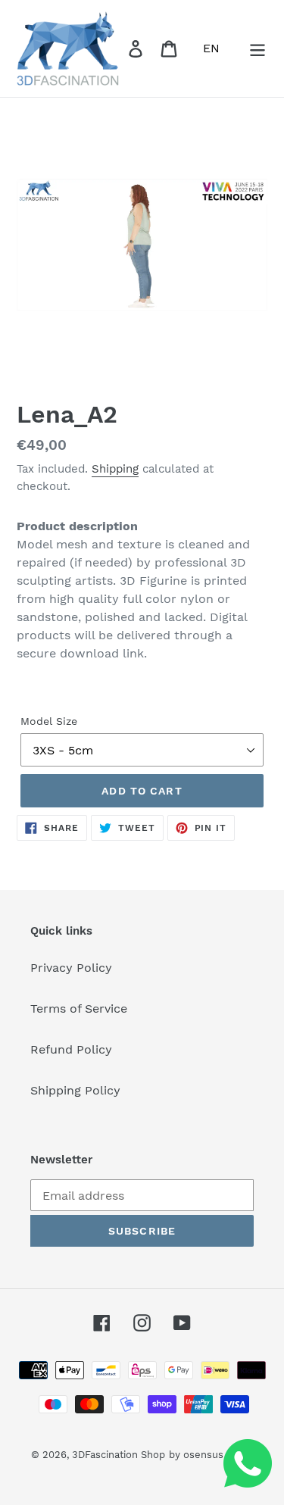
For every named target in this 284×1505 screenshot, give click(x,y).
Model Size (48, 721)
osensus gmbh (218, 1454)
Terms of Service (78, 1008)
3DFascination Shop (118, 1454)
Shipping (115, 469)
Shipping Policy (75, 1090)
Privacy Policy (71, 967)
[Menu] (257, 49)
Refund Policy (71, 1049)
